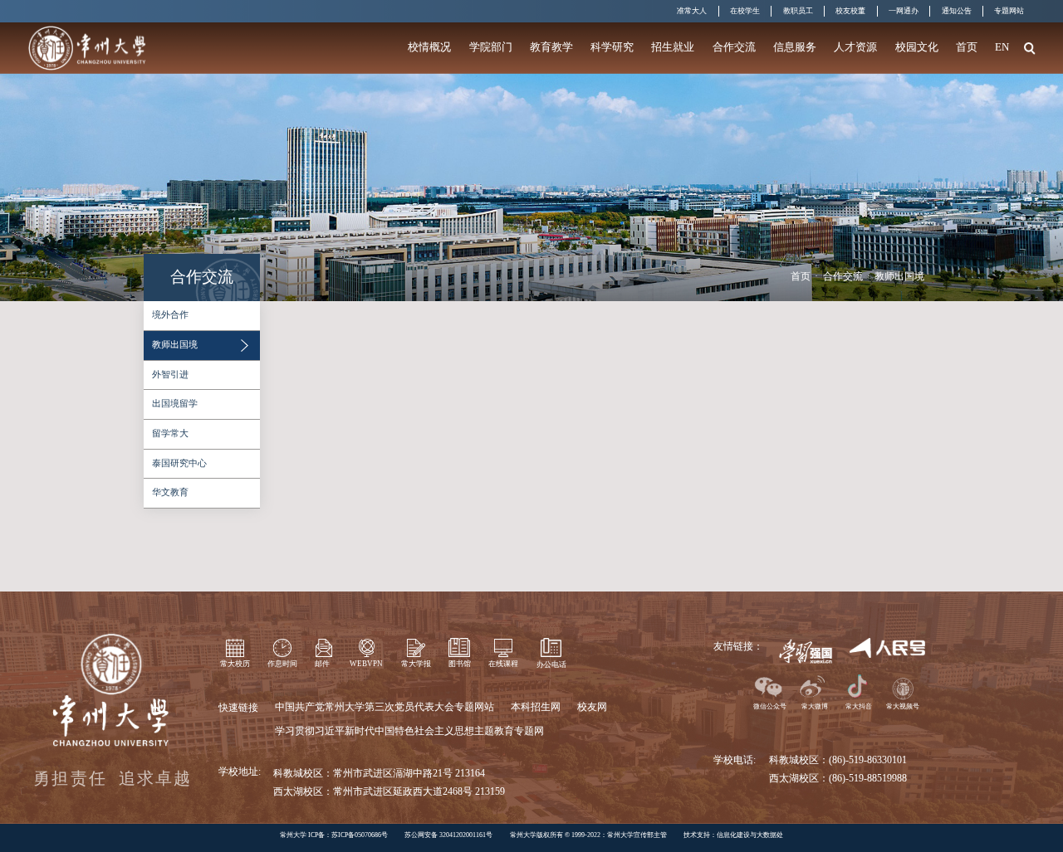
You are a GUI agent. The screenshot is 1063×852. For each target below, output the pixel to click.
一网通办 (903, 11)
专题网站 (1009, 11)
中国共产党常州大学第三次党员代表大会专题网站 (384, 707)
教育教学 (551, 47)
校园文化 (916, 47)
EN (1002, 47)
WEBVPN (366, 664)
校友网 (592, 707)
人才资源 (855, 47)
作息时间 (282, 664)
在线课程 (503, 664)
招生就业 (672, 47)
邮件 (322, 664)
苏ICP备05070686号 (359, 835)
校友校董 (850, 11)
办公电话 (551, 664)
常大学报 (416, 664)
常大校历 (235, 664)
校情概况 (429, 47)
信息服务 (794, 47)
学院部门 (490, 47)
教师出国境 (899, 276)
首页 (966, 47)
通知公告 (957, 11)
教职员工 (798, 11)
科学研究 (612, 47)
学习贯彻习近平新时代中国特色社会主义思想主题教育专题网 (409, 731)
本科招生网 (536, 707)
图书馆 (459, 664)
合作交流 (734, 47)
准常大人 (692, 11)
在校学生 (745, 11)
